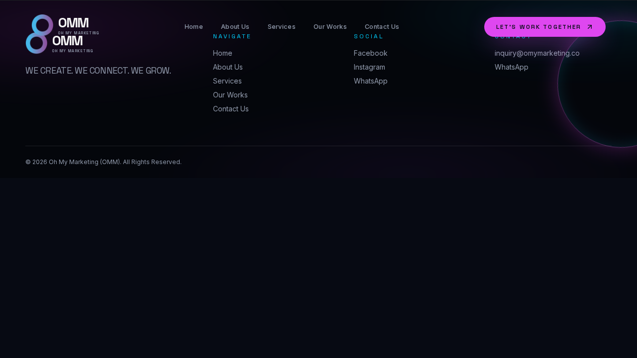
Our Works (330, 26)
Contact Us (382, 26)
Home (194, 26)
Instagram (369, 67)
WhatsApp (371, 81)
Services (282, 26)
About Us (235, 26)
